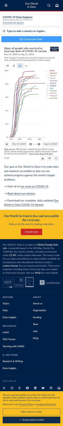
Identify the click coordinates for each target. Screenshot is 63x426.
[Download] (42, 158)
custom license (10, 266)
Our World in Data (31, 5)
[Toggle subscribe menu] (57, 5)
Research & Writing (13, 361)
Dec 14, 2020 (19, 144)
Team (35, 324)
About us (38, 303)
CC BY (6, 158)
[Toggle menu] (6, 5)
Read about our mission (21, 193)
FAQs (38, 273)
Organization (39, 310)
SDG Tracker (9, 339)
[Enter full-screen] (56, 158)
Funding (37, 317)
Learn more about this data (41, 154)
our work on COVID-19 (34, 186)
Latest (6, 332)
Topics (6, 303)
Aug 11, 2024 (50, 144)
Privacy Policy (26, 404)
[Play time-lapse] (7, 144)
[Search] (49, 5)
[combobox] (49, 5)
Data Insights (9, 317)
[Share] (49, 158)
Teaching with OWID (13, 346)
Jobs (35, 331)
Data (5, 310)
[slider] (30, 144)
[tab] (8, 65)
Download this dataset (13, 23)
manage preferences (46, 404)
